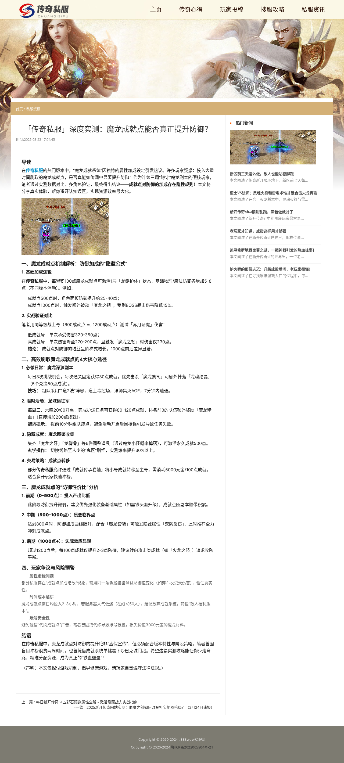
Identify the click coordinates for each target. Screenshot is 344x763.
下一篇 (143, 707)
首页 (19, 108)
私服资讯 (33, 108)
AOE (135, 390)
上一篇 (80, 701)
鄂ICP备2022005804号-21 (192, 747)
